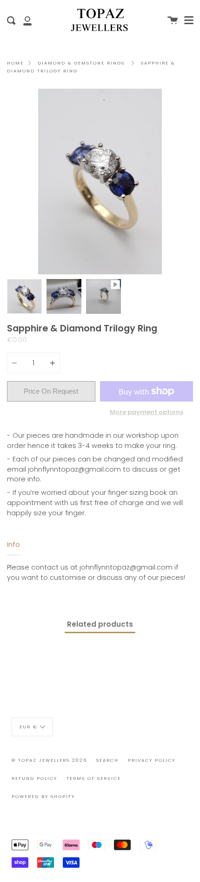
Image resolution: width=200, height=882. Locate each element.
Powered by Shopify (43, 796)
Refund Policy (34, 778)
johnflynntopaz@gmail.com (74, 469)
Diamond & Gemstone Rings (81, 63)
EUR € (29, 726)
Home (15, 63)
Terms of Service (94, 778)
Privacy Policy (151, 760)
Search (107, 760)
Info (13, 544)
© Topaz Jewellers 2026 (49, 760)
